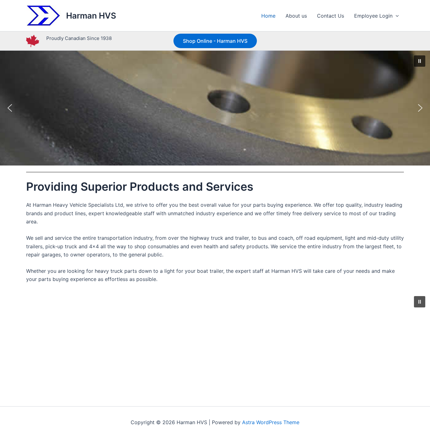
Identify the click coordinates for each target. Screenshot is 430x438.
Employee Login (373, 16)
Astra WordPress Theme (270, 422)
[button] (396, 15)
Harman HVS (91, 15)
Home (268, 16)
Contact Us (330, 16)
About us (296, 16)
